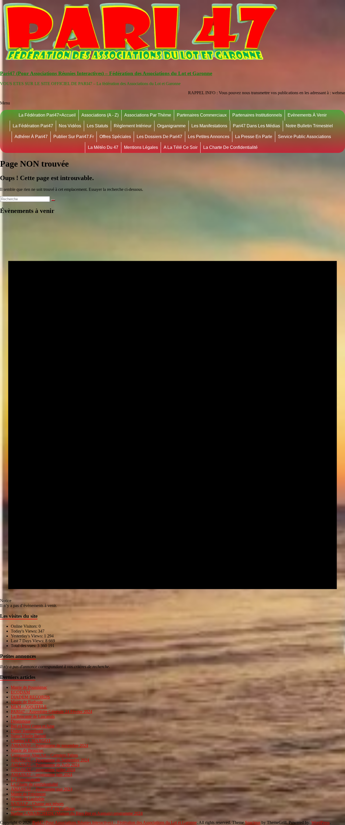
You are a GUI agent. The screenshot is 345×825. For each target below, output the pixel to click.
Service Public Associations (304, 136)
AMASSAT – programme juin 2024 (41, 774)
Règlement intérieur (132, 126)
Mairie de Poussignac (29, 687)
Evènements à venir (307, 115)
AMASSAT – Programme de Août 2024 (45, 765)
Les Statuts (97, 126)
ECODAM (20, 692)
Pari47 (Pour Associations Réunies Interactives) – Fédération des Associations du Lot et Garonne (106, 73)
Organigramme (171, 126)
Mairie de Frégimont (28, 794)
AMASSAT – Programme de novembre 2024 (49, 745)
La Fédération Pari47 (33, 126)
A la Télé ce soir (181, 147)
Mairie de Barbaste (27, 702)
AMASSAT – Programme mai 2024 (41, 789)
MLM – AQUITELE (29, 706)
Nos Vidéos (70, 126)
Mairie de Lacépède (27, 798)
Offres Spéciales (115, 136)
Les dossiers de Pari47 (159, 136)
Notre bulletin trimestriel (309, 126)
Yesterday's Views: (27, 636)
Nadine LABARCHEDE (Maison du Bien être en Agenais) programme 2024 (77, 813)
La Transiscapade (25, 779)
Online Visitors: (25, 626)
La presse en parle (253, 136)
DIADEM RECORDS (30, 697)
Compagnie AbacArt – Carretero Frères (44, 755)
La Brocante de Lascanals (33, 716)
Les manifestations (209, 126)
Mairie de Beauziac (27, 750)
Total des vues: (24, 645)
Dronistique (21, 721)
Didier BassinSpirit (27, 731)
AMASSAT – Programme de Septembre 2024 (50, 760)
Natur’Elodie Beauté (28, 735)
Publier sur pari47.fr (73, 136)
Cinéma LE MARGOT (31, 740)
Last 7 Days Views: (28, 640)
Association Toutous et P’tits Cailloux (43, 808)
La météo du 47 (103, 147)
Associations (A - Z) (100, 115)
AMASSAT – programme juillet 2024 (43, 769)
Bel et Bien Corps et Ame (32, 726)
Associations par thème (147, 115)
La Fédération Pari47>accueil (47, 115)
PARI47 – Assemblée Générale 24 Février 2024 (51, 711)
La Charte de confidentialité (230, 147)
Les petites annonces (208, 136)
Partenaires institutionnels (257, 115)
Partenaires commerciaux (202, 115)
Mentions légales (141, 147)
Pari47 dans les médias (256, 126)
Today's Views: (24, 631)
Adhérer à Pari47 (31, 136)
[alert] (172, 414)
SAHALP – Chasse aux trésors (37, 803)
